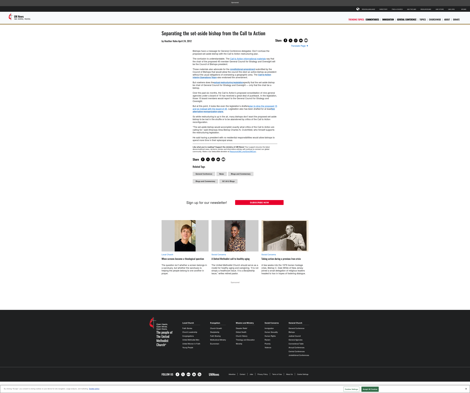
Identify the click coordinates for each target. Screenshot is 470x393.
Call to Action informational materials (248, 58)
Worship (239, 343)
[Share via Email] (306, 40)
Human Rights (270, 336)
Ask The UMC (411, 9)
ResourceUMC (426, 9)
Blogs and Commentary (241, 174)
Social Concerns (219, 254)
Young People (187, 347)
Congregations (188, 336)
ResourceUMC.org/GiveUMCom (243, 151)
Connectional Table (296, 343)
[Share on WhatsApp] (296, 40)
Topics (423, 19)
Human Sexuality (271, 332)
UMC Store (440, 9)
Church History (241, 336)
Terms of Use (277, 374)
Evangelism (215, 323)
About (447, 19)
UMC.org (451, 9)
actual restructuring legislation (228, 82)
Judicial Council (295, 336)
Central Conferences (297, 351)
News (221, 174)
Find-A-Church (397, 9)
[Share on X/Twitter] (290, 40)
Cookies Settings (351, 389)
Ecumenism (214, 343)
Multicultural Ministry (218, 340)
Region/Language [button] (368, 9)
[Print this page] (301, 40)
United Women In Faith (191, 343)
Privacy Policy (263, 374)
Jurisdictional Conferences (299, 355)
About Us (289, 374)
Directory (383, 9)
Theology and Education (245, 340)
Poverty (267, 343)
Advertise (232, 374)
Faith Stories (187, 328)
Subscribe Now (259, 202)
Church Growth (216, 328)
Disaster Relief (241, 328)
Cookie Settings (302, 374)
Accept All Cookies (370, 389)
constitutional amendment (242, 69)
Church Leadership (189, 332)
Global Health (241, 332)
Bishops (292, 332)
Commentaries (372, 19)
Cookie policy (94, 388)
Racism (267, 340)
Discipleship (214, 332)
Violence (268, 347)
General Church (295, 323)
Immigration (388, 19)
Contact (242, 374)
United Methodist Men (190, 340)
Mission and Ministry (245, 323)
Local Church (167, 254)
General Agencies (295, 340)
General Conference (406, 19)
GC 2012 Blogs (228, 181)
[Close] (466, 388)
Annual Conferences (296, 347)
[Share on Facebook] (285, 40)
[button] (178, 374)
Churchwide (435, 19)
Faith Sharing (215, 336)
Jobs (251, 374)
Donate (456, 19)
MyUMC (463, 9)
